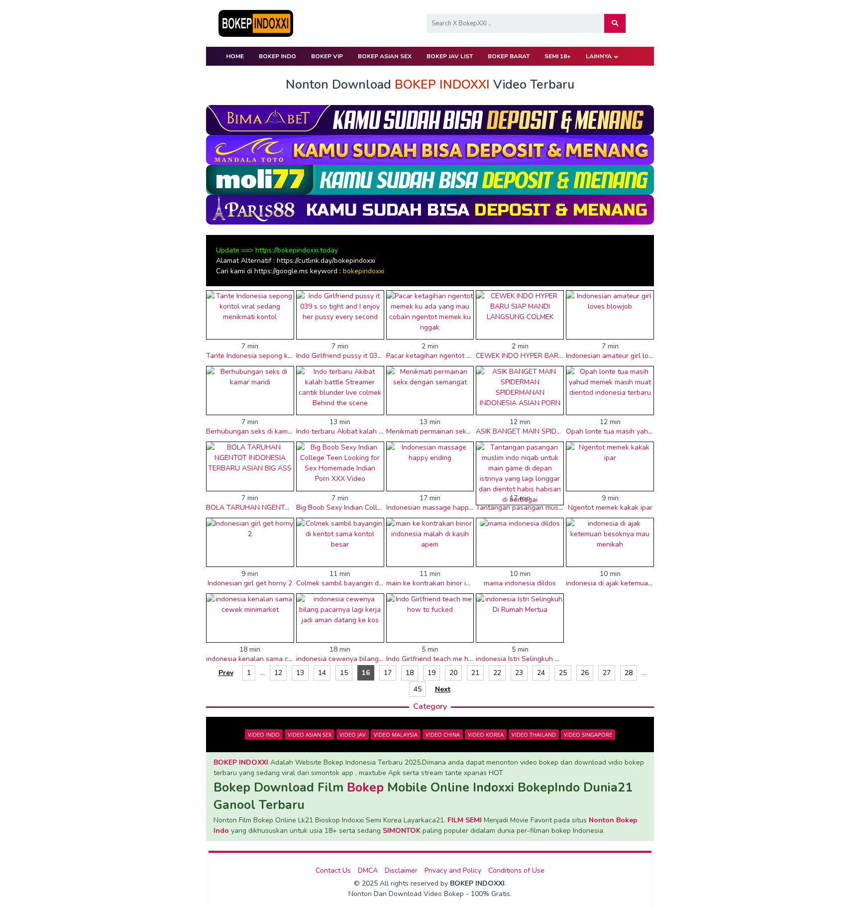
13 (300, 673)
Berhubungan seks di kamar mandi (260, 431)
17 (388, 673)
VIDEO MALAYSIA (396, 734)
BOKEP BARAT (509, 56)
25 (563, 673)
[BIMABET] (430, 119)
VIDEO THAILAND (534, 734)
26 (585, 673)
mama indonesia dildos (520, 583)
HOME (235, 56)
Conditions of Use (516, 870)
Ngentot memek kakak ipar (610, 507)
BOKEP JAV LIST (450, 56)
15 (344, 673)
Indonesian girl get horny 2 (250, 583)
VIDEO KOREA (486, 734)
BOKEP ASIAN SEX (385, 56)
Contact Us (333, 870)
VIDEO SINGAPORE (588, 734)
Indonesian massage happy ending (441, 507)
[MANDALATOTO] (430, 149)
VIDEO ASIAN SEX (309, 734)
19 (431, 673)
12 (278, 673)
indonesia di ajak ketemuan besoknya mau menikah (647, 583)
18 (410, 673)
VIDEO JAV (352, 734)
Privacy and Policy (453, 870)
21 (475, 673)
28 (629, 673)
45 (418, 689)
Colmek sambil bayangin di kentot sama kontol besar (379, 583)
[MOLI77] (430, 179)
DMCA (368, 870)
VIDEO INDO (264, 734)
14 (322, 673)
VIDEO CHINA (443, 734)
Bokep (365, 787)
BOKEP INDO (277, 56)
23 (519, 673)
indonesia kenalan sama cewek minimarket (274, 659)
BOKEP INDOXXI (241, 762)
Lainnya (599, 56)
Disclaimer (401, 870)
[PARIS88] (430, 209)
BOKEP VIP (327, 56)
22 (497, 673)
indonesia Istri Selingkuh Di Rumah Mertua (543, 659)
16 (366, 673)
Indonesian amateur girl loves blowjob (626, 355)
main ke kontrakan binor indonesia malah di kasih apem (473, 583)
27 (607, 673)
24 (541, 673)
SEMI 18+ (557, 56)
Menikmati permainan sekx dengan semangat (457, 431)
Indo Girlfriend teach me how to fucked (448, 659)
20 (453, 673)
